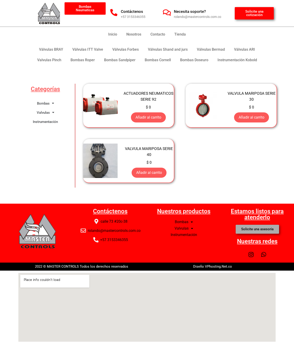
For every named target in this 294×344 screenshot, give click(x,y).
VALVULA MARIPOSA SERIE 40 (149, 151)
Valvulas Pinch (49, 60)
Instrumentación (45, 122)
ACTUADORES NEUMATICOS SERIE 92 (148, 96)
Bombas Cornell (158, 60)
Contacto (157, 34)
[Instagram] (251, 254)
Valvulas (43, 113)
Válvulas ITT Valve (87, 49)
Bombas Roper (83, 60)
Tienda (180, 34)
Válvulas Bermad (211, 49)
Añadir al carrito (148, 117)
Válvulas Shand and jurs (168, 49)
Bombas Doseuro (194, 60)
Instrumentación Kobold (237, 60)
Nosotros (133, 34)
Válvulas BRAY (51, 49)
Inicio (112, 34)
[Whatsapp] (263, 254)
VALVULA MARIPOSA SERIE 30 (252, 96)
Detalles (100, 105)
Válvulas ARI (244, 49)
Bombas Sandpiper (120, 60)
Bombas (43, 103)
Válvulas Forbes (125, 49)
